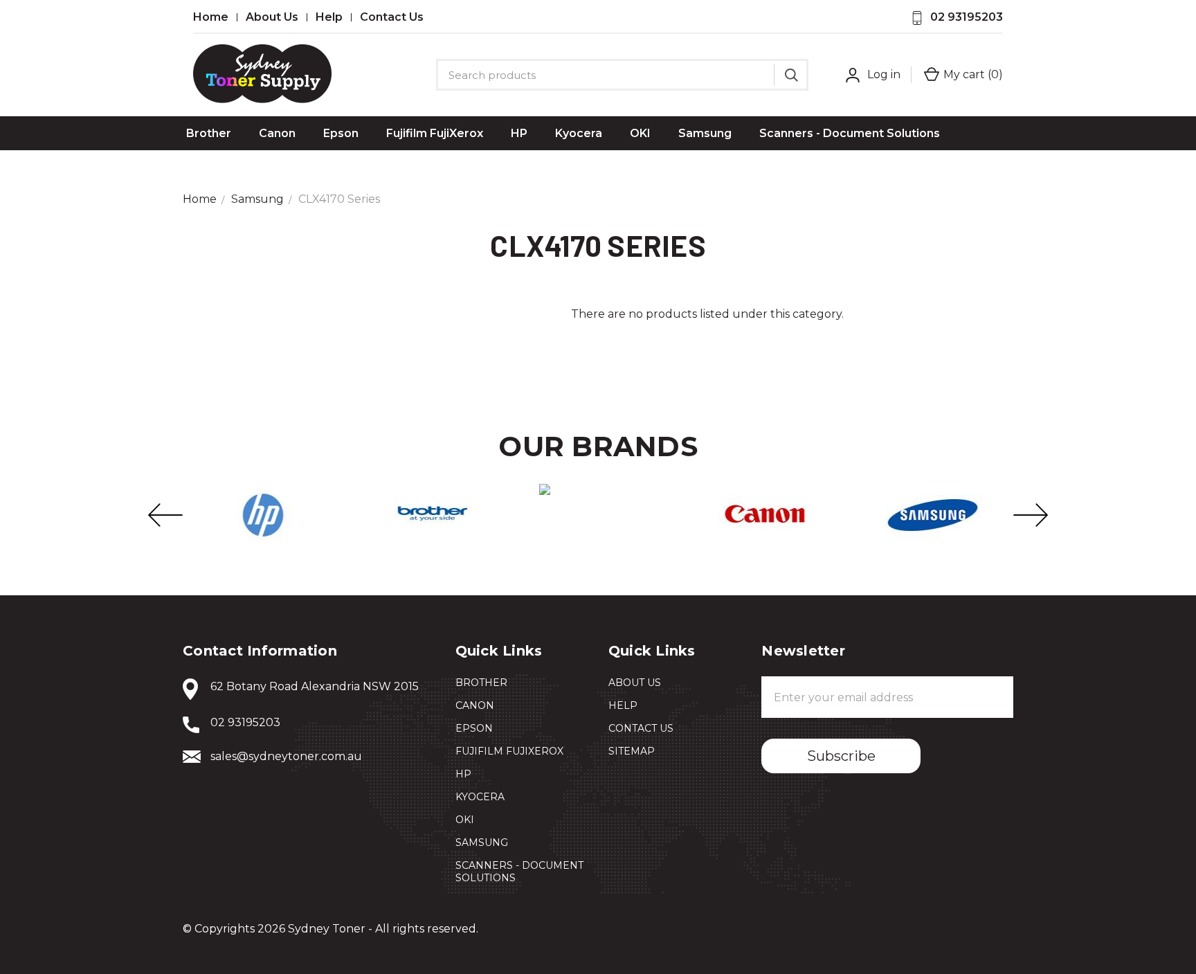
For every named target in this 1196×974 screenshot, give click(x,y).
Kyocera (578, 133)
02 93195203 (966, 17)
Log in (883, 74)
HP (519, 133)
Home (210, 17)
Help (329, 17)
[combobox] (622, 75)
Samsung (705, 133)
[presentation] (165, 515)
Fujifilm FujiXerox (434, 133)
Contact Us (392, 17)
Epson (341, 133)
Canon (277, 133)
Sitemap (631, 751)
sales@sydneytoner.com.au (286, 756)
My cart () (973, 74)
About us (272, 17)
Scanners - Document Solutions (849, 133)
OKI (640, 133)
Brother (208, 133)
